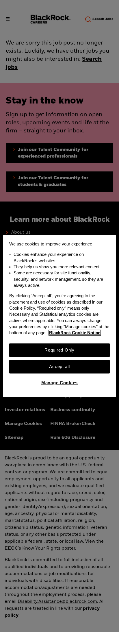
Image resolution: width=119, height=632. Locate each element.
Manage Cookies (59, 382)
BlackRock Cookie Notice (74, 332)
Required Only (59, 350)
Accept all (59, 366)
